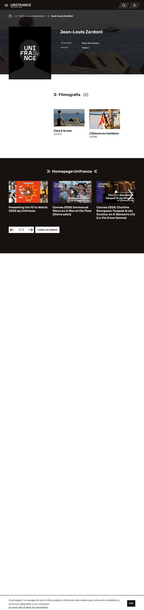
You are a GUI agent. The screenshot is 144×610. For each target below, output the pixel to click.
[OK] (131, 603)
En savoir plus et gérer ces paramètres (28, 607)
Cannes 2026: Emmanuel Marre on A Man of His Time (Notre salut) (28, 211)
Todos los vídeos (47, 229)
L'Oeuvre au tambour (104, 133)
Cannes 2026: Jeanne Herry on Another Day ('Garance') (111, 211)
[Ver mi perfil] (134, 6)
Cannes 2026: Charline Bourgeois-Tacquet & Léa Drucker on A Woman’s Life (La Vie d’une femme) (72, 213)
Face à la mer (63, 131)
